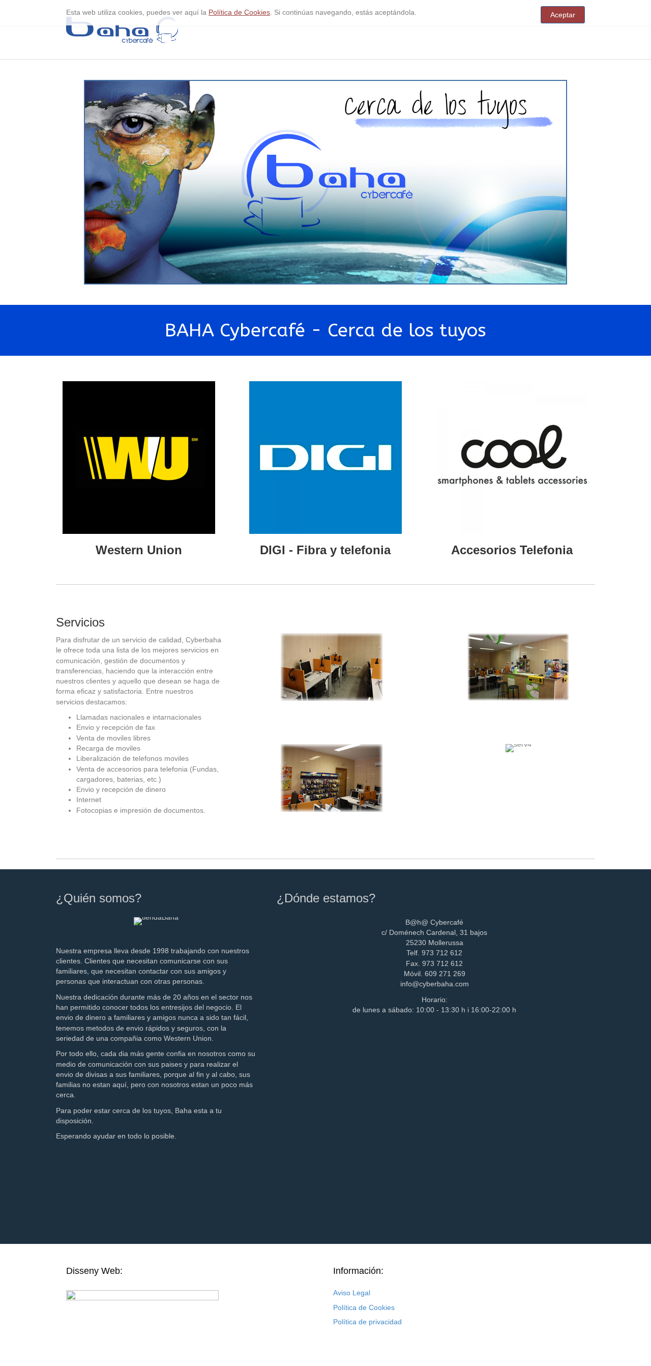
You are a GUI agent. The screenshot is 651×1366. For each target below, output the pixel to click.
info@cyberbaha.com (434, 984)
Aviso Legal (351, 1293)
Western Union (139, 550)
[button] (219, 623)
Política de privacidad (367, 1322)
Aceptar (562, 15)
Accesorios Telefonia (512, 550)
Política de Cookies (364, 1307)
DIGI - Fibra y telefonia (325, 550)
